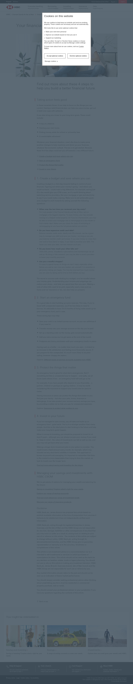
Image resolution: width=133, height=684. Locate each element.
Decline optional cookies (78, 56)
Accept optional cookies (55, 56)
